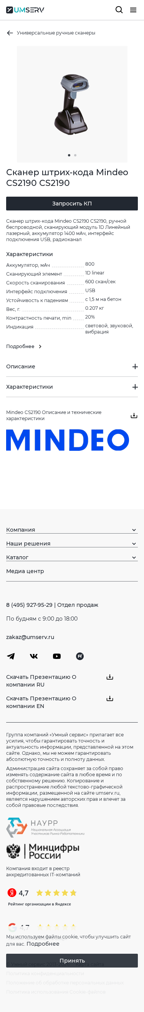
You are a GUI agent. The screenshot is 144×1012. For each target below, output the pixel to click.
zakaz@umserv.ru (30, 637)
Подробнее (43, 943)
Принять (72, 960)
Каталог (17, 557)
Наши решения (28, 543)
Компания (20, 529)
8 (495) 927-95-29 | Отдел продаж (52, 604)
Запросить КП (72, 203)
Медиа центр (25, 571)
